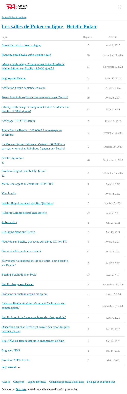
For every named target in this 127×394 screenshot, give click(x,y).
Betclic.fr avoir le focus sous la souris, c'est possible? (34, 317)
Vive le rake (9, 193)
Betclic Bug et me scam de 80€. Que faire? (27, 203)
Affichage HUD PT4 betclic (18, 120)
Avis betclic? (9, 222)
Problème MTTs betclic (16, 360)
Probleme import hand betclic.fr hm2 (24, 171)
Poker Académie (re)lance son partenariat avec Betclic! (35, 97)
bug (3, 162)
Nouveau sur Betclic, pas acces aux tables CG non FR (34, 241)
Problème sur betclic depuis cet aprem (24, 294)
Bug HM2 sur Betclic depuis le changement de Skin (33, 340)
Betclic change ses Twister (18, 284)
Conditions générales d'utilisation (66, 381)
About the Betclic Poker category (22, 45)
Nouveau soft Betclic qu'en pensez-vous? (26, 54)
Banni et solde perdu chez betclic (22, 251)
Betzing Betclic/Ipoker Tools (19, 274)
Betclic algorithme (13, 158)
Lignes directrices (37, 381)
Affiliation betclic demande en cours (23, 87)
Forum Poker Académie (14, 17)
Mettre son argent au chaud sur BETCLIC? (27, 183)
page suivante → (11, 367)
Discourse (21, 389)
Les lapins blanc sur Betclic (18, 231)
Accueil (6, 381)
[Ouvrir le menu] (119, 7)
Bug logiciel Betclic (14, 78)
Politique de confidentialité (101, 381)
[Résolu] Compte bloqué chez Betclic (24, 212)
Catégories (18, 381)
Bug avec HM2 (11, 350)
